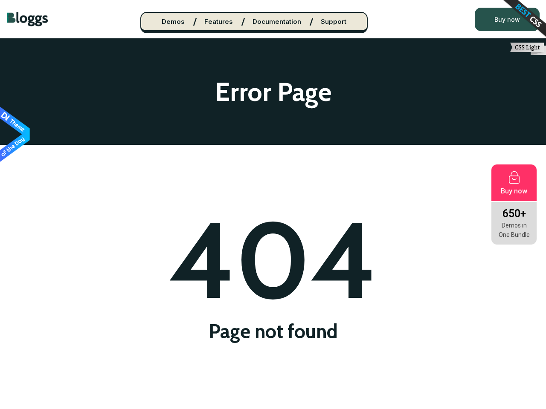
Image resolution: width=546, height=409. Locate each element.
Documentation (277, 21)
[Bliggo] (27, 19)
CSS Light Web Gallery (528, 49)
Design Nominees (15, 135)
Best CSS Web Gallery (523, 19)
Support (333, 21)
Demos (173, 21)
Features (218, 21)
